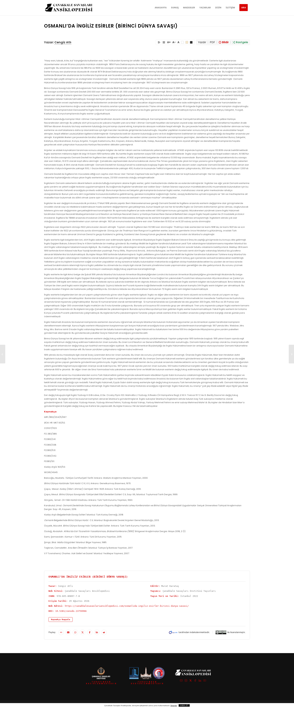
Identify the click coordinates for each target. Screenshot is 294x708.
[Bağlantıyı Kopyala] (61, 632)
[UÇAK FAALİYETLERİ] (2, 354)
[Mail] (181, 681)
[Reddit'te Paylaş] (104, 632)
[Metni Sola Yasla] (159, 42)
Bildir (225, 42)
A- (174, 42)
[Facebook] (195, 681)
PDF (212, 42)
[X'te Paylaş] (82, 632)
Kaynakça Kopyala (60, 619)
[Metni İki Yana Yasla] (163, 42)
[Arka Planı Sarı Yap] (186, 42)
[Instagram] (186, 681)
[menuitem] (160, 7)
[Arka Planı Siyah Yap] (191, 42)
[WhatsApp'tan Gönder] (75, 632)
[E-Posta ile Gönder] (68, 632)
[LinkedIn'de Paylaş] (97, 632)
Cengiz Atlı (62, 42)
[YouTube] (204, 681)
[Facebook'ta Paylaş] (89, 632)
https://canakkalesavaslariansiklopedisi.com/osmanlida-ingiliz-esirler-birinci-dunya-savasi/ (127, 606)
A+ (169, 42)
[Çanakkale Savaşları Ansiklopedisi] (68, 7)
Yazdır (202, 42)
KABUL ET (184, 705)
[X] (190, 681)
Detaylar (173, 705)
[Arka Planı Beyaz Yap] (182, 42)
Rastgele (242, 42)
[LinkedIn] (200, 681)
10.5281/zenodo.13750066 (71, 611)
